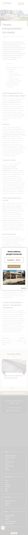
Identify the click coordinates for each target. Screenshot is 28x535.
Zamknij (23, 288)
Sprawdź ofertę (14, 266)
